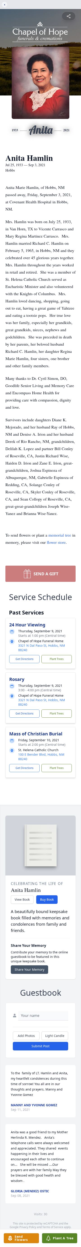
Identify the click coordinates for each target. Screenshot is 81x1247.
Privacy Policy (27, 1227)
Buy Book (47, 899)
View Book (22, 899)
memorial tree (59, 535)
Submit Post (41, 1046)
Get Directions (25, 659)
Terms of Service (52, 1227)
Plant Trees (57, 659)
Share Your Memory (29, 969)
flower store (56, 542)
